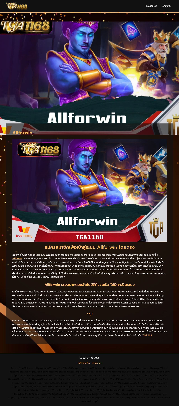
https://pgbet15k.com (99, 371)
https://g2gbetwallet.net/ (135, 390)
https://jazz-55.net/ (27, 390)
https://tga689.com (80, 394)
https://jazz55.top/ (112, 386)
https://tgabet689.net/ (154, 394)
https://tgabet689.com (127, 394)
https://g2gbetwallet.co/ (55, 394)
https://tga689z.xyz (67, 368)
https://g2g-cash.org (113, 368)
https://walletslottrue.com (152, 383)
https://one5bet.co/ (161, 379)
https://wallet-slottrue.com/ (78, 397)
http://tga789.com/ (87, 375)
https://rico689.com (90, 368)
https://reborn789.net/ (47, 383)
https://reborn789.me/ (103, 383)
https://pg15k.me (19, 371)
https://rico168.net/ (92, 379)
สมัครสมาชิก (151, 6)
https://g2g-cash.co (137, 368)
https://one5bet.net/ (138, 379)
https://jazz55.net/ (127, 383)
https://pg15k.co (57, 371)
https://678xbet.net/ (18, 379)
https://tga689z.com (22, 368)
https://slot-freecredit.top (56, 386)
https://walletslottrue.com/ (47, 397)
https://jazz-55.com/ (156, 386)
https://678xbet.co (41, 379)
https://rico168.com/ (114, 379)
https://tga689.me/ (103, 394)
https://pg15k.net (76, 371)
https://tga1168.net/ (110, 375)
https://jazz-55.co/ (133, 386)
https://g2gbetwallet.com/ (105, 390)
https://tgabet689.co (19, 397)
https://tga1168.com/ (42, 375)
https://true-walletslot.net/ (110, 397)
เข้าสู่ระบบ (166, 6)
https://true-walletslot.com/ (141, 397)
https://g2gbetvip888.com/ (74, 390)
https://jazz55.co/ (48, 390)
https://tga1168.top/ (133, 375)
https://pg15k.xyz (38, 371)
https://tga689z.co (45, 368)
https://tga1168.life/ (156, 375)
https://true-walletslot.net (75, 383)
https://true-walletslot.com (86, 386)
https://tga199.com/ (23, 383)
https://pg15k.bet (158, 368)
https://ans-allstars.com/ (66, 379)
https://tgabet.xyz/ (65, 375)
